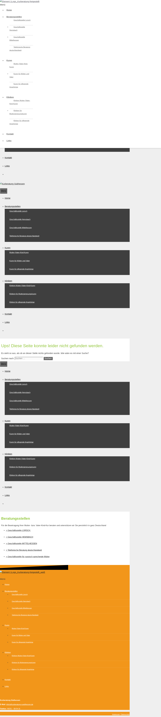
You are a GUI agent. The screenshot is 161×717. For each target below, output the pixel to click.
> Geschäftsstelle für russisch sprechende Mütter (28, 557)
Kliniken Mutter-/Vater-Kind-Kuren (19, 102)
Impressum (116, 714)
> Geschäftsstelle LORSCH (18, 530)
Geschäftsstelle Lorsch (22, 20)
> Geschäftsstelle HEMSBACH (19, 537)
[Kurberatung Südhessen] (12, 184)
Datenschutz (125, 714)
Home (9, 10)
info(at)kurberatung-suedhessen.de (19, 704)
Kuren (9, 60)
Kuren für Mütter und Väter (19, 75)
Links (8, 141)
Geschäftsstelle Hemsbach (17, 28)
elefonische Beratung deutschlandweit (25, 550)
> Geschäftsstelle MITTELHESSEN (21, 543)
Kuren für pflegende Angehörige (18, 85)
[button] (80, 4)
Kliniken (10, 97)
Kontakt (10, 134)
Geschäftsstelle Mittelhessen (17, 38)
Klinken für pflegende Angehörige (19, 122)
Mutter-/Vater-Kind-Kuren (18, 65)
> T (7, 550)
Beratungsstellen (14, 17)
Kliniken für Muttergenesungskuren (18, 112)
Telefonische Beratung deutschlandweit (19, 48)
